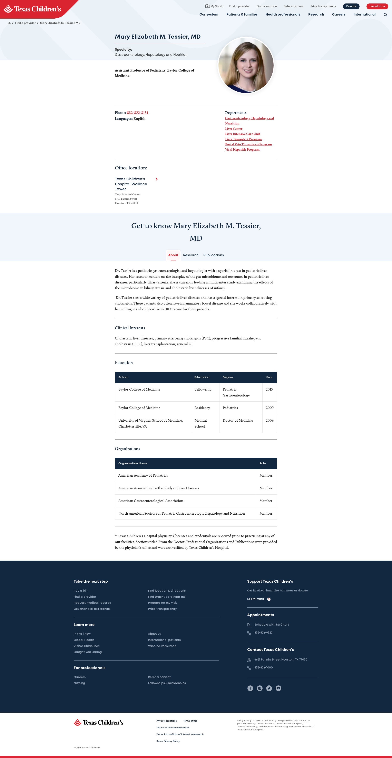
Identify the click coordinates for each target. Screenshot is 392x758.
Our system (208, 14)
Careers (338, 14)
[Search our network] (385, 15)
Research (316, 14)
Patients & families (241, 14)
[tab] (173, 255)
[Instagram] (260, 688)
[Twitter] (269, 688)
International (365, 14)
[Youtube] (278, 688)
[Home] (9, 23)
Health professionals (283, 14)
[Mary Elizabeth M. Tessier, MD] (39, 9)
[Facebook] (250, 688)
